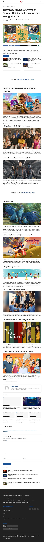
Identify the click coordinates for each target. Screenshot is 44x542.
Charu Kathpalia (6, 19)
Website (24, 458)
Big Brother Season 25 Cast (26, 79)
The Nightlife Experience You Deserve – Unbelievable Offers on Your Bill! (15, 518)
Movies (6, 381)
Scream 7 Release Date (27, 193)
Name (4, 453)
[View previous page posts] (21, 70)
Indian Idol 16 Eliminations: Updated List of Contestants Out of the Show (20, 478)
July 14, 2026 (11, 61)
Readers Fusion (7, 538)
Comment (5, 440)
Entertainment (7, 6)
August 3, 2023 (12, 19)
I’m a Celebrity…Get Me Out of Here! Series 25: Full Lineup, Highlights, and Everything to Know (14, 64)
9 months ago (10, 479)
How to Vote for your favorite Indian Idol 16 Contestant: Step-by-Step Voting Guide (34, 64)
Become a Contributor (6, 510)
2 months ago (10, 471)
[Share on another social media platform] (40, 45)
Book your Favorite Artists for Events (9, 511)
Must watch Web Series (12, 381)
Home (3, 6)
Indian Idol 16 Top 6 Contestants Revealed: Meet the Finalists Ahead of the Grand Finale (34, 59)
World (27, 19)
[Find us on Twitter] (33, 509)
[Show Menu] (3, 1)
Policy (4, 516)
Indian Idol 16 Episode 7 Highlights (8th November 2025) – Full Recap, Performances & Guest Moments (35, 419)
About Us (4, 508)
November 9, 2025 (33, 422)
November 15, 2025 (32, 67)
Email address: (4, 526)
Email (4, 458)
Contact (4, 513)
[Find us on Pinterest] (38, 509)
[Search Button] (40, 1)
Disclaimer (34, 535)
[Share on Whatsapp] (38, 45)
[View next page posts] (23, 70)
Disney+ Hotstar (12, 6)
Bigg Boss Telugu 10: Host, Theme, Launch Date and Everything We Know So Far (14, 59)
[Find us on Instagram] (35, 509)
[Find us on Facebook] (30, 509)
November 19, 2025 (12, 67)
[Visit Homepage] (22, 2)
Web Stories (5, 519)
